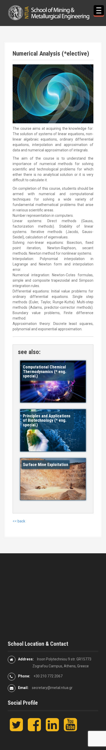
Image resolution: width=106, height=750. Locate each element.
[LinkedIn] (52, 729)
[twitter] (16, 729)
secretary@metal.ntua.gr (52, 688)
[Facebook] (34, 729)
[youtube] (70, 729)
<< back (19, 521)
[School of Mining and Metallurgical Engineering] (53, 13)
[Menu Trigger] (99, 10)
